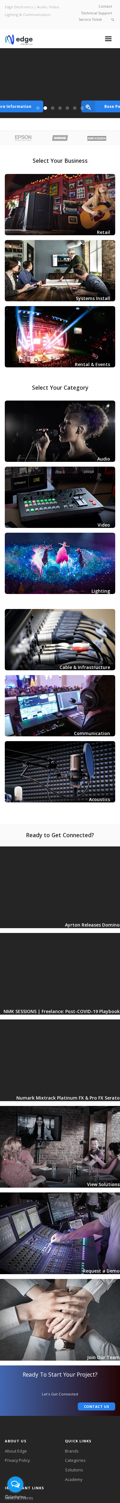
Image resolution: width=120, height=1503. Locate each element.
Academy (73, 1479)
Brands (72, 1451)
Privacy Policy (17, 1460)
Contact (105, 6)
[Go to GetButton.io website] (15, 1497)
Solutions (74, 1470)
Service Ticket (90, 19)
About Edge (16, 1451)
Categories (75, 1460)
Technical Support (96, 13)
